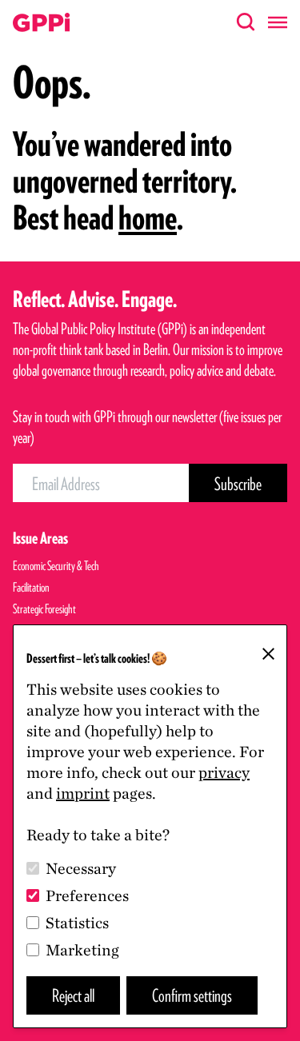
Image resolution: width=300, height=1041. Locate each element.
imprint (83, 793)
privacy (224, 772)
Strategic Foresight (44, 608)
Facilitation (31, 587)
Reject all (73, 995)
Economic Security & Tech (56, 565)
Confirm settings (192, 995)
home (147, 217)
